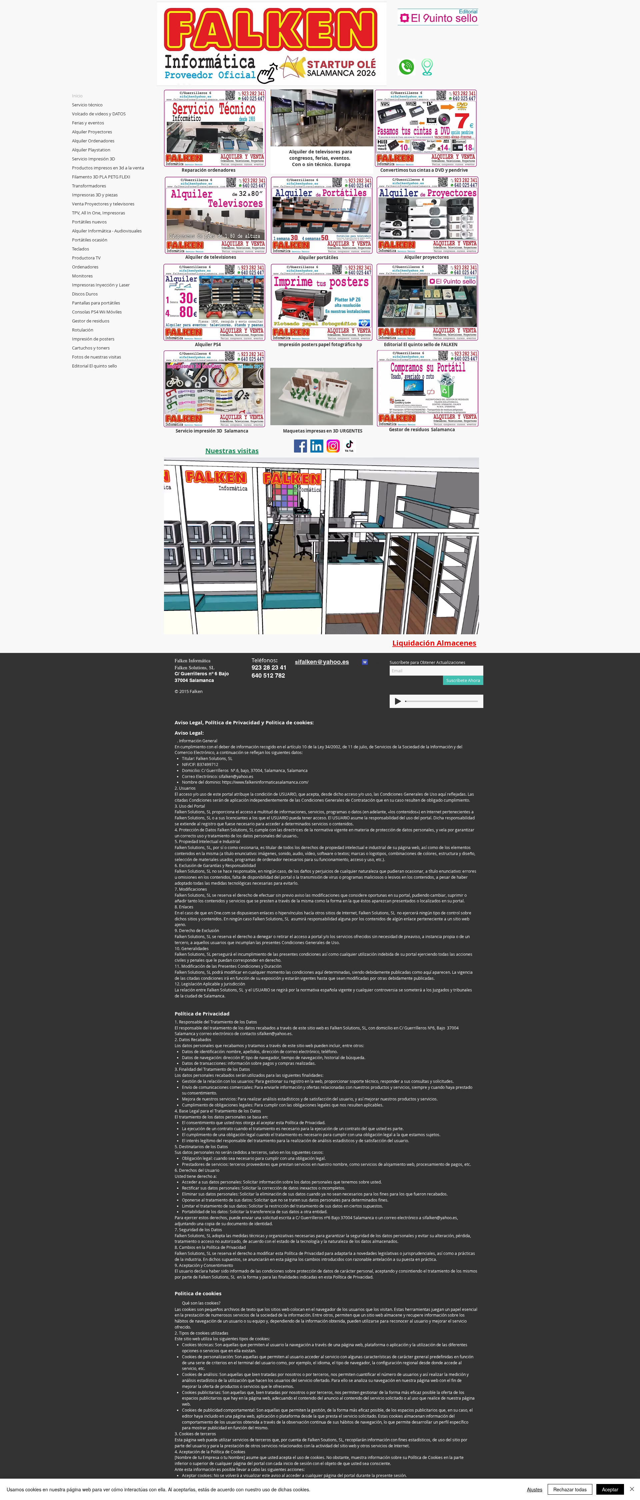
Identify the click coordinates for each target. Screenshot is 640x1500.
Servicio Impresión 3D (93, 159)
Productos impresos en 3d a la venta (108, 168)
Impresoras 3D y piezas (95, 195)
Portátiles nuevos (89, 222)
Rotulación (82, 330)
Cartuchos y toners (91, 348)
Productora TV (86, 258)
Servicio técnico (87, 105)
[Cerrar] (632, 1489)
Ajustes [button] (534, 1489)
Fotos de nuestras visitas (96, 357)
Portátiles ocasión (89, 240)
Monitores (82, 276)
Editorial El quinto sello (94, 366)
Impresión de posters (93, 339)
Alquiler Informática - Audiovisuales (107, 231)
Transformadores (89, 186)
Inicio (77, 96)
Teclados (80, 249)
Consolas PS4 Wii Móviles (97, 312)
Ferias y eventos (88, 123)
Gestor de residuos (90, 321)
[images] (349, 446)
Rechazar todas (570, 1489)
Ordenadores (85, 267)
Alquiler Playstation (91, 150)
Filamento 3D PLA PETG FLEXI (101, 177)
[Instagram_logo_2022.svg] (333, 446)
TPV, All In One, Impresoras (98, 213)
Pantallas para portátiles (96, 303)
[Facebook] (300, 446)
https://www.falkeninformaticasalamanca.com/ (265, 782)
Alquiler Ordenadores (93, 141)
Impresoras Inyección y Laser (101, 285)
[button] (364, 418)
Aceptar (610, 1489)
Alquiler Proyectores (92, 132)
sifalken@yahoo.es (236, 776)
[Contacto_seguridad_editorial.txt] (364, 663)
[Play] (398, 701)
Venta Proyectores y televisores (103, 204)
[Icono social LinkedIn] (316, 446)
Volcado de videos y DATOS (99, 114)
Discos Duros (85, 294)
